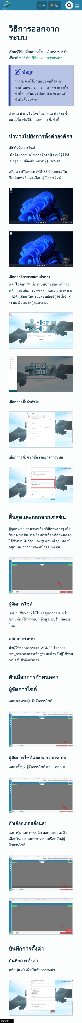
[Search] (69, 5)
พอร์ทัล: (41, 57)
